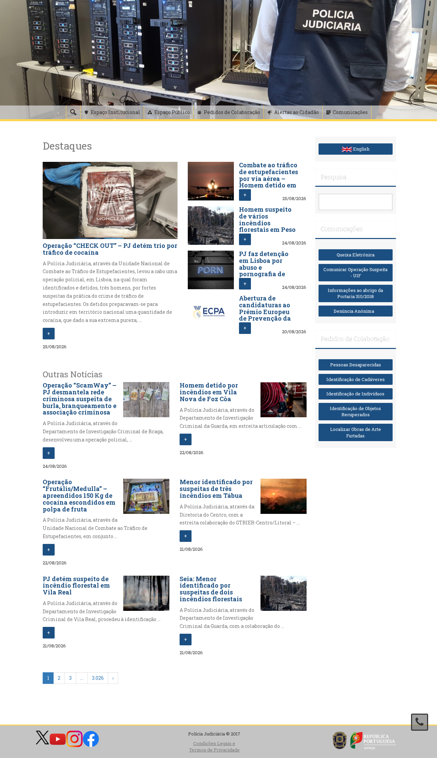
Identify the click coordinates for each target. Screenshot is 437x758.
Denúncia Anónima (355, 311)
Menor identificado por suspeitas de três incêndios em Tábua (216, 489)
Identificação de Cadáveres (355, 379)
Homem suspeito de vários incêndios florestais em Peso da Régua (267, 222)
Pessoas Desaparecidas (355, 365)
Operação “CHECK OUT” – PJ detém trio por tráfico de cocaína (110, 248)
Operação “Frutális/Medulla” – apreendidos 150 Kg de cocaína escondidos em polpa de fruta (79, 495)
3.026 (98, 678)
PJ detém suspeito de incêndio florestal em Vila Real (76, 585)
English (360, 149)
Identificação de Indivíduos (355, 394)
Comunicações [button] (350, 112)
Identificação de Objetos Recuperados (355, 411)
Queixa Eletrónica (356, 255)
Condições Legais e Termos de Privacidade (214, 746)
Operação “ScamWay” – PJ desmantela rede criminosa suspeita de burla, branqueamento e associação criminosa (79, 398)
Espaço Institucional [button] (115, 112)
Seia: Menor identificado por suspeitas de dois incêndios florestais (211, 589)
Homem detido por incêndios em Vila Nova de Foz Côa (209, 392)
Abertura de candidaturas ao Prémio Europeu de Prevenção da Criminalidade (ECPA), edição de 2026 (266, 318)
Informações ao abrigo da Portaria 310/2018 (355, 293)
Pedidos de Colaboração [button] (232, 112)
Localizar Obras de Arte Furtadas (355, 432)
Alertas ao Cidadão (296, 112)
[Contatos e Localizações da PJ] (419, 722)
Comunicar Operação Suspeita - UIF (355, 272)
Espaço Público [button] (172, 112)
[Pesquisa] (73, 112)
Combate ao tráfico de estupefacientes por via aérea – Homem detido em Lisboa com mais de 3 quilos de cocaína (268, 185)
